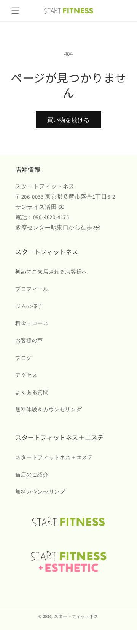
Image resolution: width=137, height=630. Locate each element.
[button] (15, 10)
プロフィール (32, 288)
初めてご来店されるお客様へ (51, 271)
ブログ (23, 357)
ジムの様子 (29, 306)
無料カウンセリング (40, 491)
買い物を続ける (68, 119)
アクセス (26, 375)
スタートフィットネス (76, 616)
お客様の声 (29, 340)
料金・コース (32, 323)
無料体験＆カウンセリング (48, 409)
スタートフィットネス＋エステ (54, 457)
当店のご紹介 (32, 474)
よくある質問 (32, 392)
